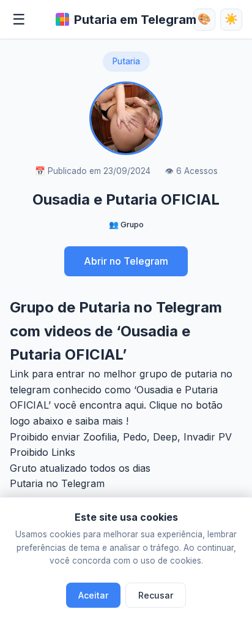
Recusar (155, 595)
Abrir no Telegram (126, 261)
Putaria (126, 61)
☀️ (231, 19)
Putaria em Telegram (135, 19)
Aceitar (93, 595)
